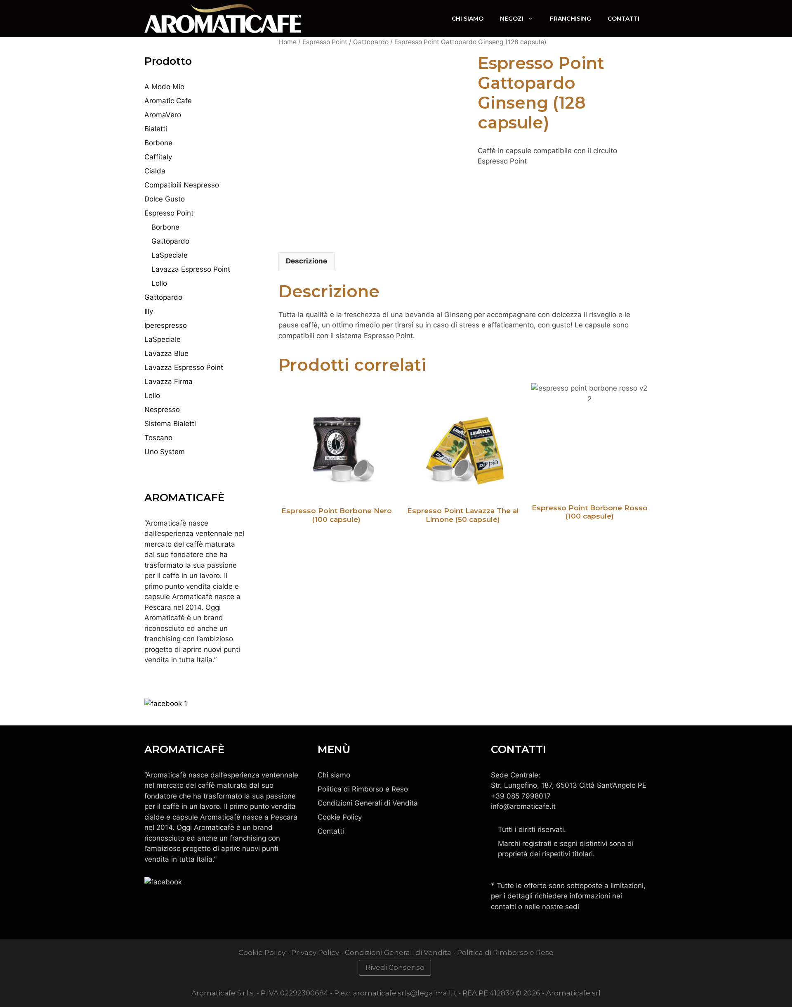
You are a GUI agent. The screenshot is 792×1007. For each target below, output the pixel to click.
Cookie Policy (340, 817)
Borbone (158, 143)
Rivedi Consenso (394, 967)
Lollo (159, 283)
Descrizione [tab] (306, 261)
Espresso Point (324, 42)
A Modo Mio (164, 87)
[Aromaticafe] (222, 18)
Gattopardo (371, 42)
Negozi (511, 18)
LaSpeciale (169, 255)
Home (287, 42)
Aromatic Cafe (168, 101)
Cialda (154, 171)
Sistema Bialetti (170, 423)
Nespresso (162, 409)
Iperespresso (165, 325)
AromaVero (162, 115)
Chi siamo (334, 775)
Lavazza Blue (166, 353)
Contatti (623, 18)
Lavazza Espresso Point (190, 269)
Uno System (164, 452)
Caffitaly (158, 157)
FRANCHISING (570, 18)
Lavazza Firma (168, 381)
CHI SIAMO (467, 18)
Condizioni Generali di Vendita (368, 803)
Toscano (158, 438)
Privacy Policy (315, 952)
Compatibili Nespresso (181, 185)
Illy (148, 311)
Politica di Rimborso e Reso (363, 789)
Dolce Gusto (164, 199)
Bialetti (155, 129)
